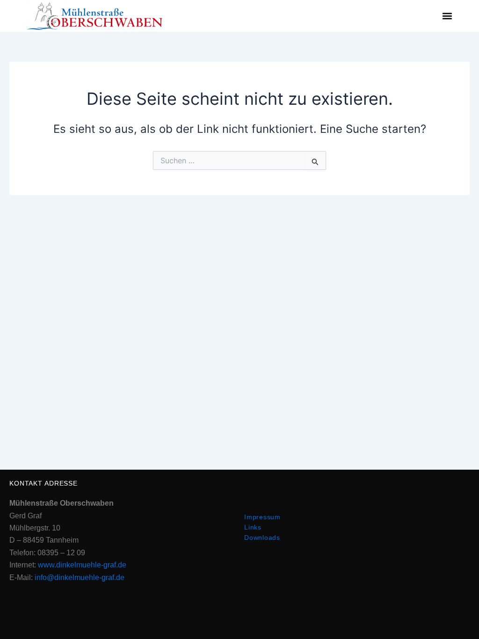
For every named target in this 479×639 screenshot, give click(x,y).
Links (252, 527)
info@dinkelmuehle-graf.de (79, 577)
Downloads (262, 537)
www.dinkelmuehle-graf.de (82, 565)
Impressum (262, 517)
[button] (447, 16)
